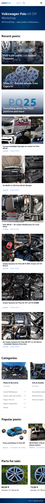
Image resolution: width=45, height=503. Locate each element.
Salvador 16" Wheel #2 (10, 490)
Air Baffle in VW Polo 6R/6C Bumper (17, 185)
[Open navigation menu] (41, 3)
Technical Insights (10, 52)
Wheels (6, 80)
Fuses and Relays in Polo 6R (14, 443)
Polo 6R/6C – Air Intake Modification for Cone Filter (21, 226)
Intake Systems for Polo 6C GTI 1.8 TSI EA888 (21, 303)
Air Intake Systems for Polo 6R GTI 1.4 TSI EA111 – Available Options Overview (22, 343)
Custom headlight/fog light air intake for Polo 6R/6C (21, 147)
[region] (22, 386)
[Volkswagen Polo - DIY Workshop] (6, 3)
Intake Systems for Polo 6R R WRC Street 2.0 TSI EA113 (22, 265)
